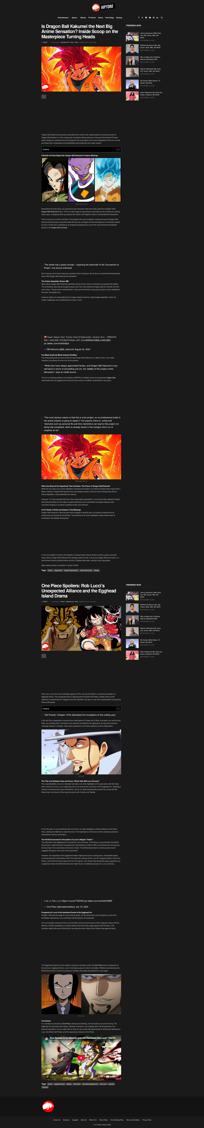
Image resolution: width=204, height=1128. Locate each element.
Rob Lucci (103, 1084)
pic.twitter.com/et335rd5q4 (56, 343)
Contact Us (56, 1120)
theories (45, 1087)
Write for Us (93, 1120)
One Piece (99, 965)
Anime (100, 17)
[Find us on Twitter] (142, 17)
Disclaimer (66, 1120)
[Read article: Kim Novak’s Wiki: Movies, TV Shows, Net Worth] (132, 84)
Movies (83, 17)
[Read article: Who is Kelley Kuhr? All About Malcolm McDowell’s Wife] (132, 60)
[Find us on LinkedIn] (157, 17)
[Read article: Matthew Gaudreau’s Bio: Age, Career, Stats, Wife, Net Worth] (132, 48)
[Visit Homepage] (102, 7)
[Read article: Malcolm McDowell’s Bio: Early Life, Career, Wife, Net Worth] (132, 72)
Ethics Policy (103, 1120)
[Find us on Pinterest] (153, 17)
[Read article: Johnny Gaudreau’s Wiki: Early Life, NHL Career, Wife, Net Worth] (132, 36)
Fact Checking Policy (117, 1120)
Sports (74, 17)
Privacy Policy (146, 1120)
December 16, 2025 (147, 40)
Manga (96, 570)
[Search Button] (162, 17)
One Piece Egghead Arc (90, 1084)
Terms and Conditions (133, 1120)
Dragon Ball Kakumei (49, 211)
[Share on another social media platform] (43, 97)
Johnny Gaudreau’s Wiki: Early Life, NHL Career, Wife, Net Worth (150, 35)
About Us (84, 1120)
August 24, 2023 (82, 349)
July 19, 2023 (82, 906)
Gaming (119, 17)
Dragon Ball (110, 377)
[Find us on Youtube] (150, 17)
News (76, 42)
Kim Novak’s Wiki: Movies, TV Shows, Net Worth (150, 82)
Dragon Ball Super (86, 570)
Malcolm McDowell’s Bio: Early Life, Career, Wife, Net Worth (150, 70)
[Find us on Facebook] (138, 17)
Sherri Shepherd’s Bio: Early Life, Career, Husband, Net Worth (151, 93)
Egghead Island (59, 1084)
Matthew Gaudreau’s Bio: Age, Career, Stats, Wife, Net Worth (150, 46)
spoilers (111, 1084)
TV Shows (92, 17)
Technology (109, 17)
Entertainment (63, 17)
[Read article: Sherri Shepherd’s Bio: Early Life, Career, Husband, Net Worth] (132, 96)
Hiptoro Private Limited (104, 1125)
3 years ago (54, 42)
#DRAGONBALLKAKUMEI (98, 340)
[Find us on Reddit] (146, 17)
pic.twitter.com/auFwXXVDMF (98, 900)
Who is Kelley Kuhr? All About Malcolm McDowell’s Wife (150, 58)
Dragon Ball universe (59, 227)
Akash (45, 42)
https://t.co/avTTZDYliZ (73, 900)
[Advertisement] (81, 116)
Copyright (75, 1120)
